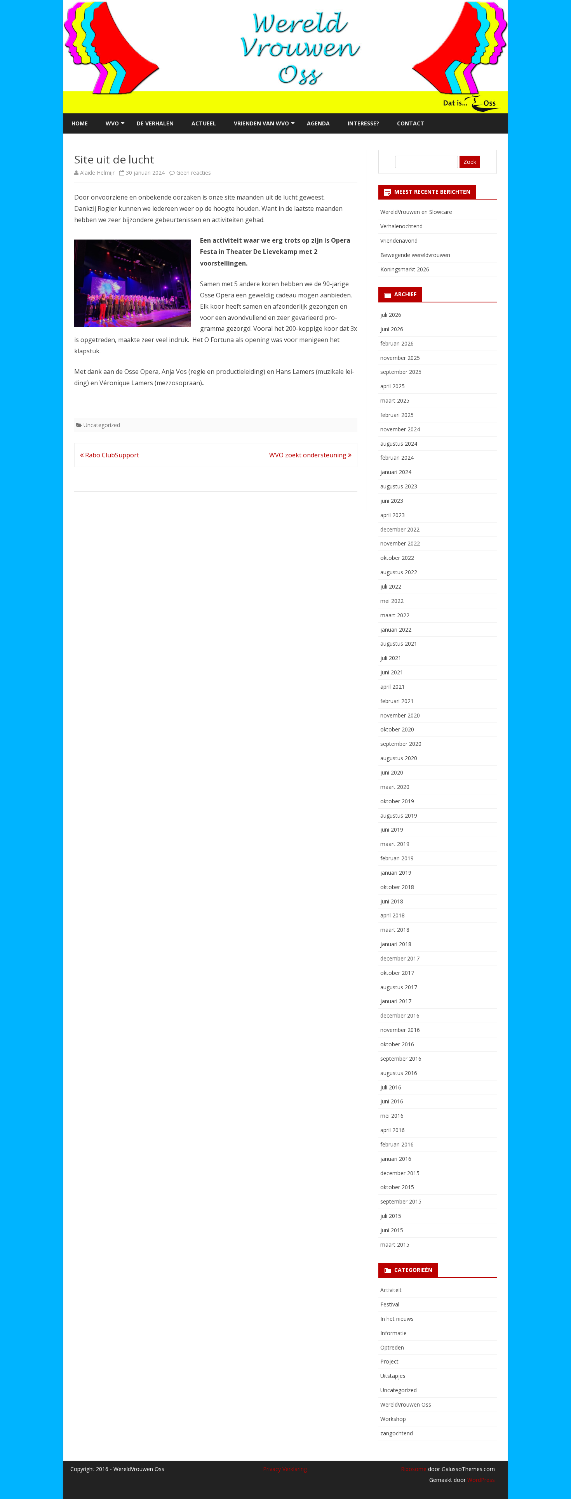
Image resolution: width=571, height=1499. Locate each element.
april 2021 (392, 686)
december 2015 (400, 1173)
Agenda (318, 123)
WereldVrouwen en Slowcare (416, 211)
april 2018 (392, 915)
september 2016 (400, 1058)
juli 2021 (390, 658)
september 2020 (400, 743)
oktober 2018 (397, 887)
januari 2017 (395, 1001)
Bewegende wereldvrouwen (415, 255)
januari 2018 (395, 944)
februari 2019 (397, 858)
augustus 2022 (398, 572)
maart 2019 (394, 844)
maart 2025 (394, 400)
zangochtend (396, 1433)
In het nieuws (397, 1318)
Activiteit (391, 1290)
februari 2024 (397, 457)
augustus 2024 (398, 443)
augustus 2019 (398, 815)
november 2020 (400, 715)
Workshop (393, 1419)
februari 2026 (397, 343)
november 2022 (400, 543)
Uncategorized (102, 425)
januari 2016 (395, 1158)
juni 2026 (391, 329)
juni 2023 (391, 500)
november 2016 (400, 1029)
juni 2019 (391, 829)
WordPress (480, 1479)
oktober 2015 (397, 1187)
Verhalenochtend (401, 226)
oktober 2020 (397, 729)
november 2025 (400, 357)
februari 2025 (397, 415)
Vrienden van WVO (261, 123)
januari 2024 (395, 472)
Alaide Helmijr (97, 172)
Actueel (203, 123)
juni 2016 (391, 1101)
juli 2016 (390, 1087)
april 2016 (392, 1130)
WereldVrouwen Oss (405, 1404)
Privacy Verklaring (285, 1469)
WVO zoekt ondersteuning (308, 455)
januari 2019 (395, 872)
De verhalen (155, 123)
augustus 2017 (398, 987)
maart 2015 (394, 1244)
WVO (112, 123)
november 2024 (400, 429)
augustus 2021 (398, 643)
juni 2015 (391, 1230)
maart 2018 (394, 929)
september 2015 (400, 1201)
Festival (389, 1304)
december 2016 (400, 1015)
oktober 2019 (397, 801)
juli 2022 (390, 586)
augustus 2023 (398, 486)
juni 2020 (391, 772)
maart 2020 (394, 786)
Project (389, 1361)
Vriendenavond (399, 240)
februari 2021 (397, 701)
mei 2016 (392, 1115)
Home (79, 123)
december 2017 (400, 958)
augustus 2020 (398, 758)
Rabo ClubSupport (111, 455)
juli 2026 (390, 314)
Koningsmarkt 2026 (404, 269)
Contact (410, 123)
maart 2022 (394, 615)
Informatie (393, 1333)
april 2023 (392, 515)
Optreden (392, 1347)
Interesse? (363, 123)
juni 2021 (391, 672)
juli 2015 (390, 1215)
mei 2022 (392, 600)
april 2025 (392, 386)
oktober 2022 (397, 557)
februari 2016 (397, 1144)
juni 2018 (391, 901)
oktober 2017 (397, 972)
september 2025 (400, 371)
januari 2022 (395, 629)
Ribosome (414, 1469)
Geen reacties (193, 172)
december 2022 (400, 529)
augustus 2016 (398, 1073)
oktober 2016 (397, 1044)
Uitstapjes (393, 1375)
